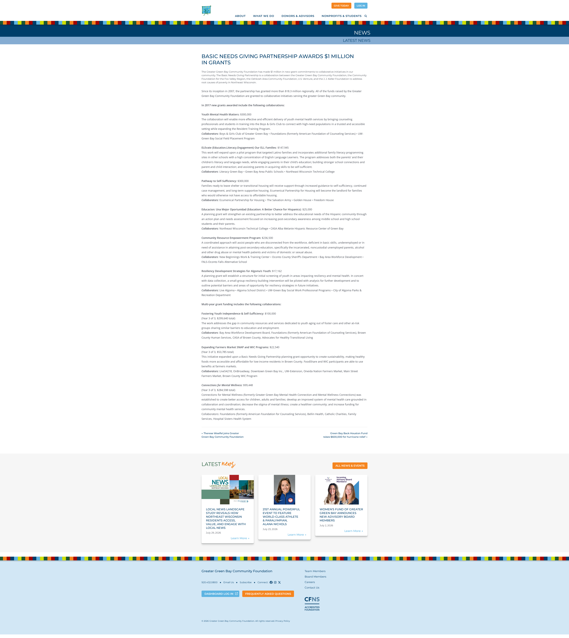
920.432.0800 (210, 582)
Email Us (228, 582)
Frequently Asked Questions (268, 593)
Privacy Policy (282, 621)
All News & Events (350, 465)
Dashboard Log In (218, 593)
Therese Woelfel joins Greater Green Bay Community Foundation (223, 435)
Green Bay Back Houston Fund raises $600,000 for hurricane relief (345, 435)
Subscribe (246, 582)
